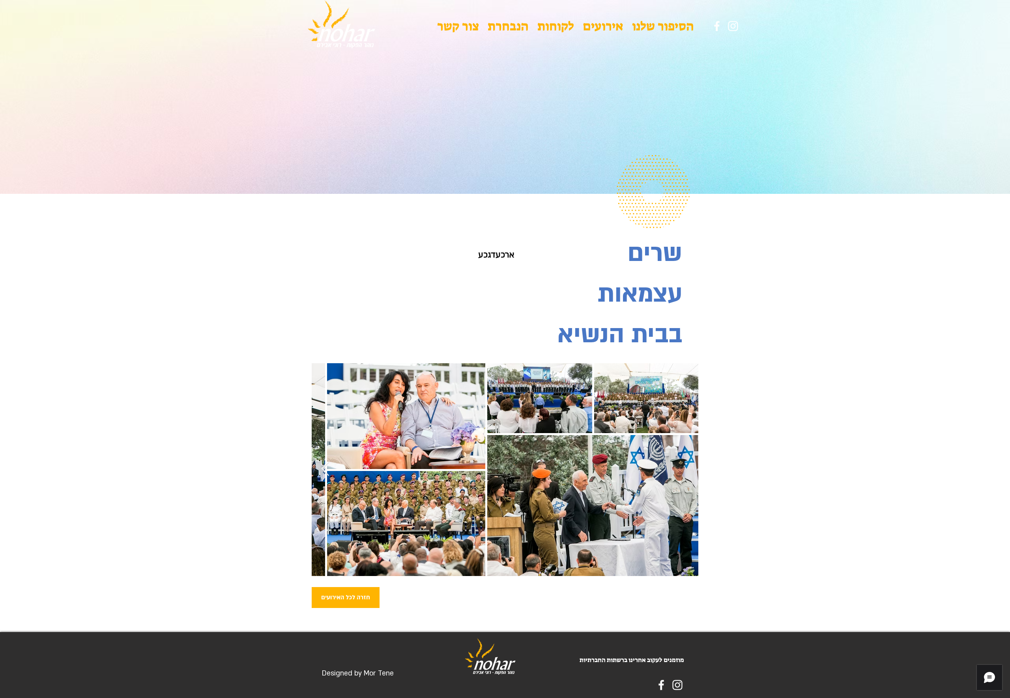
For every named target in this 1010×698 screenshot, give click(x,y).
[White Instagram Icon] (733, 26)
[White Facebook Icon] (717, 26)
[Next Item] (325, 469)
